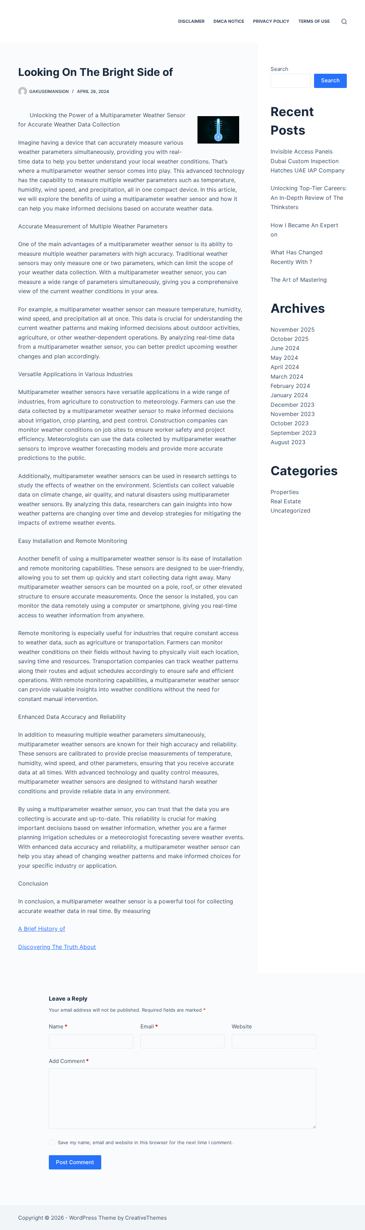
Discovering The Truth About (57, 946)
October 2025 (290, 338)
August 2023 (288, 442)
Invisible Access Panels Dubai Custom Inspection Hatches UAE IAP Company (308, 161)
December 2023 (292, 404)
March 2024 (287, 376)
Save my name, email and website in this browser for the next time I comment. (145, 1142)
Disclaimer (191, 21)
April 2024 (285, 366)
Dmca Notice (229, 21)
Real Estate (286, 501)
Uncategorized (290, 510)
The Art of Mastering (299, 279)
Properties (285, 491)
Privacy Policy (271, 21)
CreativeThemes (146, 1217)
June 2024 (285, 348)
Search (279, 69)
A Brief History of (41, 928)
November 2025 (293, 329)
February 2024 (290, 385)
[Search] (344, 21)
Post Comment (75, 1162)
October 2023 (290, 423)
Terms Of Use (314, 21)
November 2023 (293, 413)
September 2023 (293, 432)
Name (58, 1026)
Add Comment (69, 1061)
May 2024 (284, 357)
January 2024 (289, 395)
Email (149, 1026)
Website (242, 1026)
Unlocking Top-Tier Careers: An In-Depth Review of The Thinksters (308, 198)
